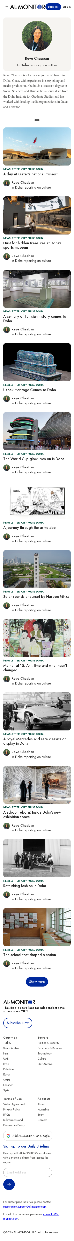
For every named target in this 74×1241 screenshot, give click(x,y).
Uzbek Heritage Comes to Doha (29, 390)
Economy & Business (50, 1048)
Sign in (67, 7)
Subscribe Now (18, 1023)
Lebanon (8, 1085)
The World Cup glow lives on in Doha (33, 459)
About (41, 1104)
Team (41, 1115)
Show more (37, 981)
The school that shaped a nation (29, 955)
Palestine (8, 1069)
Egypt (6, 1074)
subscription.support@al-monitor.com (24, 1207)
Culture (42, 1059)
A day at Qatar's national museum (31, 174)
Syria (6, 1090)
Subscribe (53, 7)
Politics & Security (48, 1043)
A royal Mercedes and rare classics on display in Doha (34, 741)
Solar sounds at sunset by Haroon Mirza (36, 596)
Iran (5, 1053)
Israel (6, 1064)
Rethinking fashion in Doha (24, 886)
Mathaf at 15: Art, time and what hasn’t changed (35, 668)
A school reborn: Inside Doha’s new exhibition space (32, 815)
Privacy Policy (11, 1109)
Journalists (43, 1109)
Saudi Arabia (11, 1048)
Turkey (7, 1043)
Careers (42, 1120)
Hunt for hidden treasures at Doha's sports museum (32, 245)
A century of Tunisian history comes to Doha (34, 319)
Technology (45, 1053)
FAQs (6, 1115)
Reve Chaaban (37, 58)
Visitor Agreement (14, 1104)
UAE (5, 1059)
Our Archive (45, 1064)
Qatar (6, 1080)
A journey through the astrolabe (29, 527)
